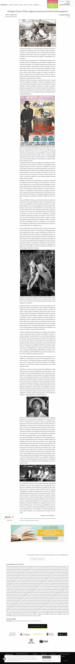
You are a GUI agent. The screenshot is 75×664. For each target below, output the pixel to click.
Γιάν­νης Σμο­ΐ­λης (23, 620)
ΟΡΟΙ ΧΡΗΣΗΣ (62, 656)
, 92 (9, 654)
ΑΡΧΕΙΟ (68, 2)
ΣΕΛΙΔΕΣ (61, 1)
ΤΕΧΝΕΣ (25, 4)
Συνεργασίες (43, 654)
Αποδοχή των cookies (47, 657)
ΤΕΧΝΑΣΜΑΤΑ (36, 4)
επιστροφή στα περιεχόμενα (37, 558)
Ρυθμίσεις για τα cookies (46, 660)
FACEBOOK (35, 654)
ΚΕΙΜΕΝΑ (21, 4)
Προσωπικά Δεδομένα (64, 654)
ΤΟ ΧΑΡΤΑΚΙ (30, 4)
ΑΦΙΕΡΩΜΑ (67, 1)
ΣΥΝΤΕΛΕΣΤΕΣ (53, 654)
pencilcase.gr (66, 660)
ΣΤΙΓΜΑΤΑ (11, 4)
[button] (4, 659)
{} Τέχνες (11, 16)
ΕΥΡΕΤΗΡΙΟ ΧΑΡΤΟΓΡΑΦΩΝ (64, 4)
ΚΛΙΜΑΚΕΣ (16, 4)
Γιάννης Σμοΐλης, (47, 554)
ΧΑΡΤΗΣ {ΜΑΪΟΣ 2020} (11, 14)
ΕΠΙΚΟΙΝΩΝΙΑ (67, 3)
